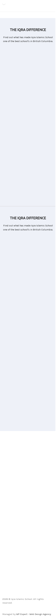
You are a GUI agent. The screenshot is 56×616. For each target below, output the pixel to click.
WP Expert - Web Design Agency (33, 614)
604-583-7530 (9, 489)
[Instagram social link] (28, 610)
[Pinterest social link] (36, 610)
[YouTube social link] (32, 610)
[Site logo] (3, 6)
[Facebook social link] (20, 610)
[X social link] (24, 610)
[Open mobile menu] (52, 6)
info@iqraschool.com (13, 478)
